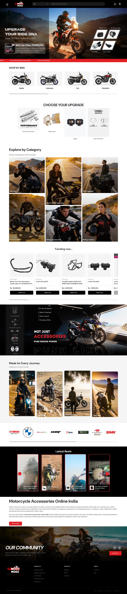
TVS (77, 88)
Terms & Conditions (98, 590)
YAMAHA (49, 88)
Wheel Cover (37, 581)
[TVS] (77, 79)
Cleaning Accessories (39, 573)
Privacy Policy (108, 590)
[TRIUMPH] (105, 79)
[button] (120, 4)
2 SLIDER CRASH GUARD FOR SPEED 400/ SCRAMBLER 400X (72, 283)
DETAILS (115, 553)
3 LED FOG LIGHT (93, 281)
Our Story (96, 570)
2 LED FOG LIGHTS (42, 281)
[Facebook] (115, 548)
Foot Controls (37, 576)
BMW (21, 88)
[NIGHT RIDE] (22, 372)
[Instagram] (119, 548)
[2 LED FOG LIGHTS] (47, 265)
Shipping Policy (117, 590)
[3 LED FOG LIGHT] (99, 265)
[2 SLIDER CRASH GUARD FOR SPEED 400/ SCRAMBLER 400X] (73, 265)
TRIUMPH (105, 88)
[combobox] (68, 4)
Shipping (66, 570)
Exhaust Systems (38, 570)
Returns (66, 573)
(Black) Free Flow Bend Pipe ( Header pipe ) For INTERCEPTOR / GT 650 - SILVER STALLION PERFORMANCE (21, 285)
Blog (95, 573)
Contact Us (67, 576)
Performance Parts (39, 578)
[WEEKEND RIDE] (77, 372)
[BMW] (21, 79)
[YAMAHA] (49, 79)
